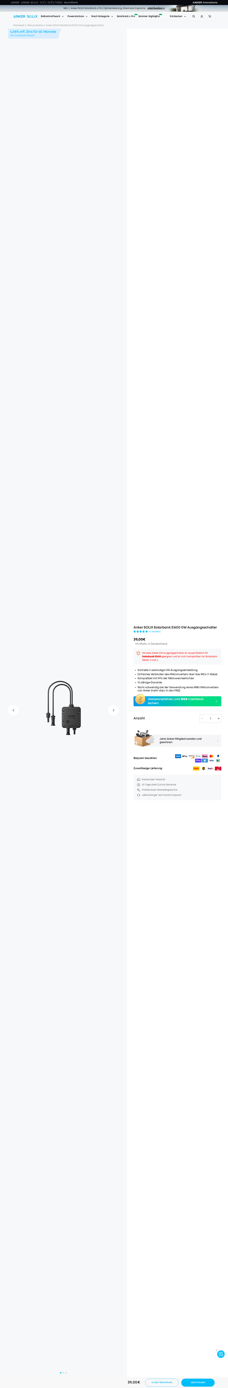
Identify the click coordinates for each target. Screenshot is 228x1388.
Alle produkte (35, 25)
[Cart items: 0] (209, 16)
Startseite (19, 25)
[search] (193, 16)
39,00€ (139, 639)
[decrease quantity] (202, 718)
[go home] (25, 16)
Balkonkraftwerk (50, 16)
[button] (201, 16)
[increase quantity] (218, 718)
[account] (201, 16)
